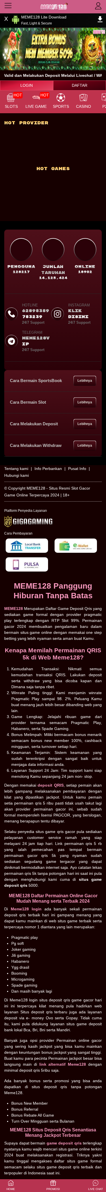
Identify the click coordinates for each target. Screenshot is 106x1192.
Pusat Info (77, 468)
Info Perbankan (48, 468)
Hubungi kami (16, 475)
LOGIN (26, 85)
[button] (95, 1185)
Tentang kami (16, 468)
